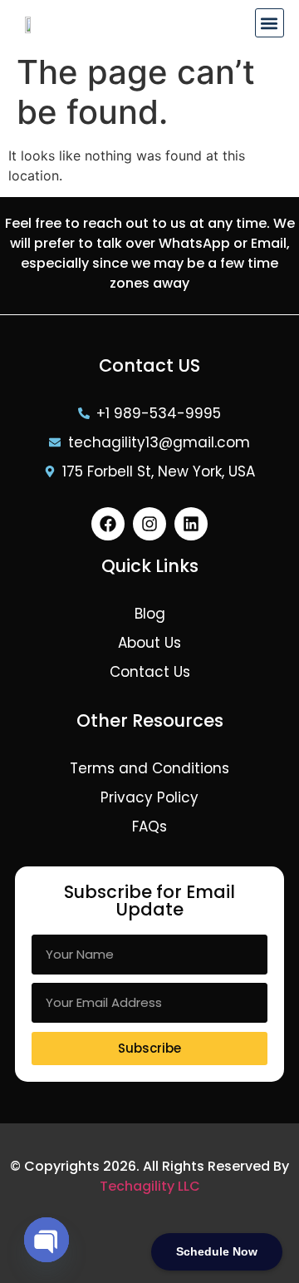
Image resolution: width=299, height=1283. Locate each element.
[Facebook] (108, 523)
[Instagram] (149, 523)
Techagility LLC (150, 1186)
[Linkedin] (191, 523)
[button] (269, 22)
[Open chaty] (46, 1239)
